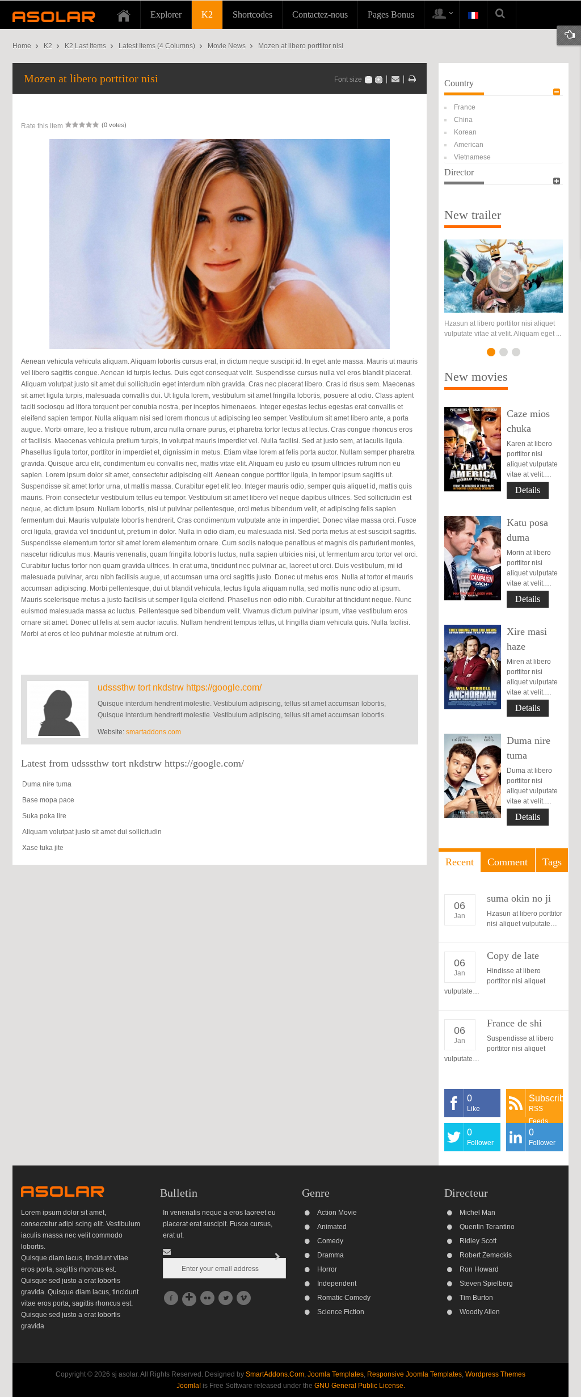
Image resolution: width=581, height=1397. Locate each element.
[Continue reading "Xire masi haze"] (472, 667)
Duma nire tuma (46, 784)
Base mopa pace (48, 800)
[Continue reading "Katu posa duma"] (472, 558)
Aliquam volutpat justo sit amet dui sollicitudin (92, 832)
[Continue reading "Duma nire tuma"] (472, 776)
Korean (465, 132)
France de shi (514, 1023)
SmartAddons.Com (275, 1374)
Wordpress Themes (495, 1374)
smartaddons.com (153, 732)
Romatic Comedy (344, 1298)
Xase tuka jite (43, 848)
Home (21, 46)
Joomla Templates (336, 1374)
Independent (336, 1283)
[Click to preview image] (219, 243)
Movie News (227, 46)
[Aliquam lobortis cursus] (503, 276)
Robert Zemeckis (486, 1255)
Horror (327, 1269)
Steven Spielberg (486, 1283)
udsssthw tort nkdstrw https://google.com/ (180, 687)
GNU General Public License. (359, 1386)
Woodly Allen (480, 1312)
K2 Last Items (85, 46)
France (464, 107)
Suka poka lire (44, 816)
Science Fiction (340, 1312)
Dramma (330, 1255)
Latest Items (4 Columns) (157, 46)
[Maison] (123, 15)
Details (527, 490)
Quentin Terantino (487, 1227)
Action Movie (337, 1213)
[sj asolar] (53, 16)
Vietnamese (472, 157)
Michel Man (477, 1213)
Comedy (330, 1241)
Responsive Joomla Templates (414, 1374)
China (463, 120)
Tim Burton (476, 1298)
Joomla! (188, 1386)
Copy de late (513, 955)
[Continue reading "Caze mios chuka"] (472, 449)
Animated (332, 1227)
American (468, 145)
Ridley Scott (478, 1241)
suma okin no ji (519, 898)
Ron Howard (479, 1269)
